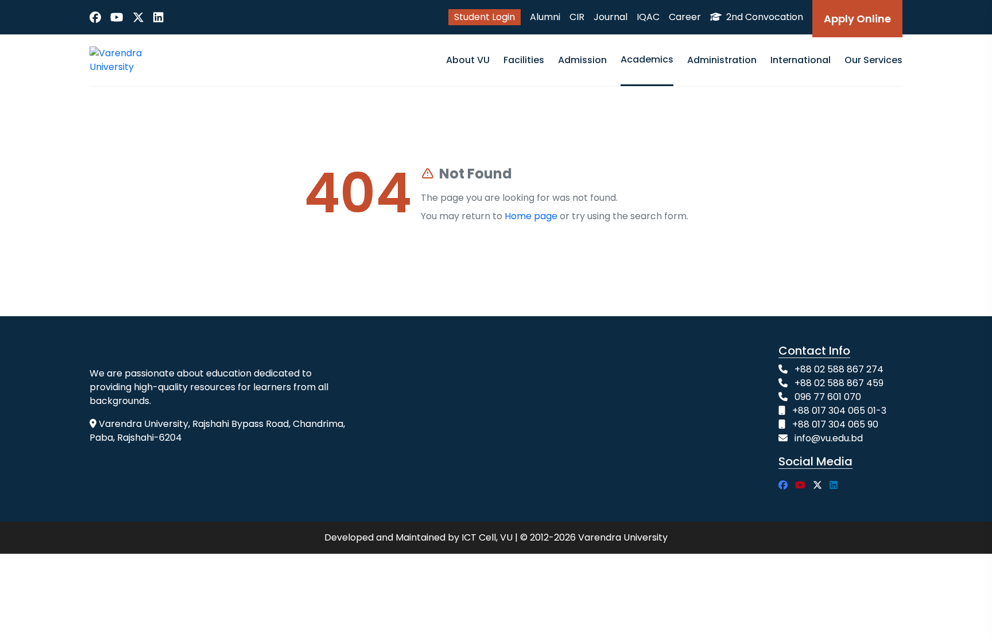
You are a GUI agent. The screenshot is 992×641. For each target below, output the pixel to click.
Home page (531, 216)
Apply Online (857, 18)
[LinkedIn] (158, 17)
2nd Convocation (763, 17)
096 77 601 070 (828, 396)
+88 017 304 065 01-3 (839, 410)
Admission (582, 60)
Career (685, 17)
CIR (576, 17)
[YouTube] (116, 17)
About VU (468, 60)
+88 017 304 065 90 (835, 424)
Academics (647, 59)
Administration (722, 60)
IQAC (648, 17)
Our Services (873, 60)
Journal (610, 17)
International (800, 60)
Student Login (484, 17)
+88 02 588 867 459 (839, 383)
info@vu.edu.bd (829, 438)
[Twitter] (138, 17)
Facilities (523, 60)
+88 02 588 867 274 (839, 369)
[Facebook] (95, 17)
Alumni (545, 17)
